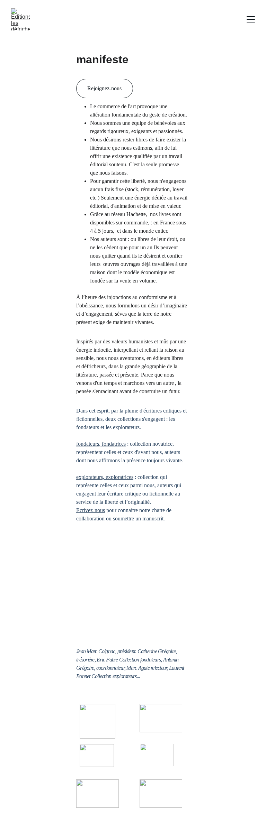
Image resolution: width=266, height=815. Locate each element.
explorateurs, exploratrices (104, 477)
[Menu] (251, 19)
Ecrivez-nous (90, 510)
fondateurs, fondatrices (101, 444)
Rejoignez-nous (104, 88)
